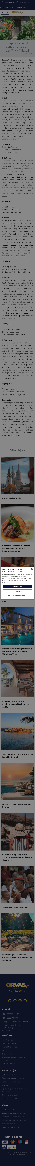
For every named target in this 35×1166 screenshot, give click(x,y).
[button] (17, 596)
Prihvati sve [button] (17, 586)
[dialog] (17, 583)
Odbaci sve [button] (18, 591)
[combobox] (32, 569)
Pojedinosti (5, 582)
